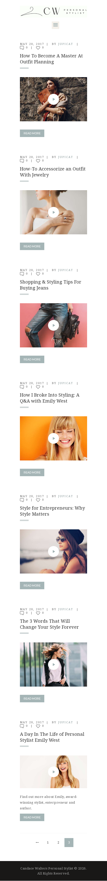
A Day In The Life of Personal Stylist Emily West (52, 737)
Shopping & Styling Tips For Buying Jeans (50, 285)
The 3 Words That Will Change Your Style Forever (49, 624)
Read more (32, 133)
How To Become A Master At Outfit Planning (51, 58)
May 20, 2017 (32, 44)
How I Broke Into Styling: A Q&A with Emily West (49, 398)
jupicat (66, 44)
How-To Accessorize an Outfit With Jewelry (53, 171)
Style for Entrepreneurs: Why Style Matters (52, 511)
